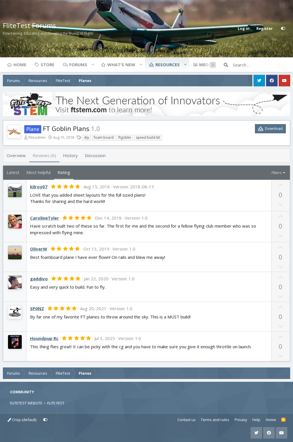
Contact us (186, 419)
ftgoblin (124, 137)
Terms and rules (215, 419)
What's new (121, 64)
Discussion (95, 155)
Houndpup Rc (44, 338)
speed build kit (148, 137)
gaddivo (39, 278)
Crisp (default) (23, 419)
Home (19, 64)
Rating (64, 172)
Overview (16, 155)
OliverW (38, 249)
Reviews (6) (44, 155)
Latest (13, 172)
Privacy (241, 419)
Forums (78, 64)
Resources (167, 64)
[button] (93, 64)
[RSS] (283, 420)
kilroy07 (38, 186)
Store (47, 64)
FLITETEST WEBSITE (26, 403)
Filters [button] (277, 172)
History (70, 155)
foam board (104, 137)
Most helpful (38, 172)
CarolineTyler (44, 218)
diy (86, 137)
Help (256, 419)
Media (206, 64)
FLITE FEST (55, 403)
